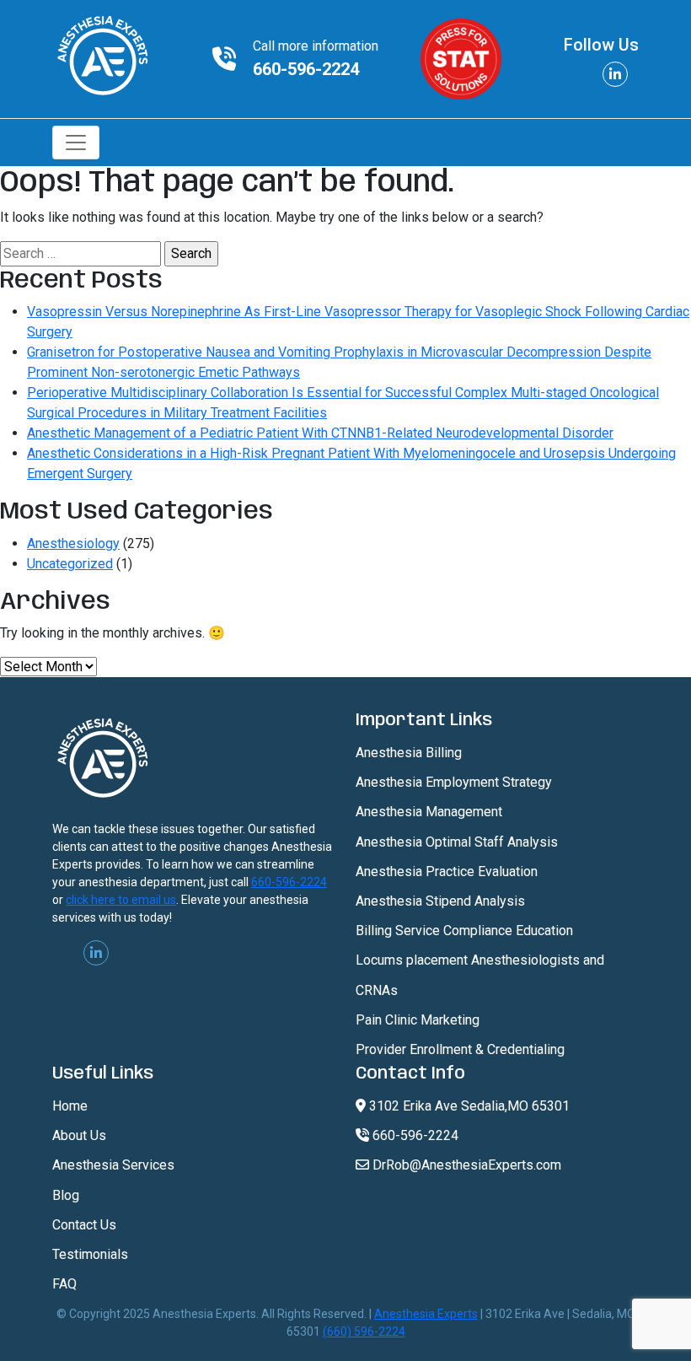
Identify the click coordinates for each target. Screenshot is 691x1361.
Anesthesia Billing (409, 753)
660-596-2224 (306, 69)
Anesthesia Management (429, 812)
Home (70, 1106)
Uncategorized (70, 564)
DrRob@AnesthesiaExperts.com (465, 1165)
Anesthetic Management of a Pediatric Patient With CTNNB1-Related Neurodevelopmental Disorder (320, 433)
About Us (79, 1135)
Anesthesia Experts (426, 1314)
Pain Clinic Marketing (417, 1020)
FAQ (64, 1284)
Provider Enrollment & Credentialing (460, 1049)
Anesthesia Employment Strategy (454, 782)
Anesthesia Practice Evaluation (447, 871)
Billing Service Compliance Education (464, 931)
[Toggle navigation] (75, 142)
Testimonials (90, 1254)
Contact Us (84, 1225)
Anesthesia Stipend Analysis (440, 901)
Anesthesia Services (113, 1165)
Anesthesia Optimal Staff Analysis (457, 842)
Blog (65, 1195)
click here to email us (121, 899)
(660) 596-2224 (364, 1331)
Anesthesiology (73, 543)
